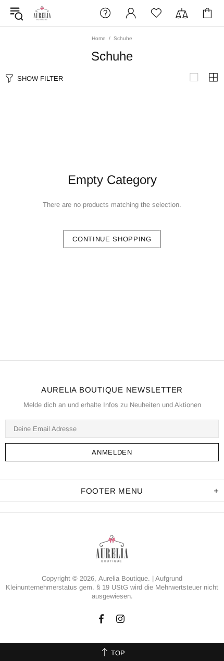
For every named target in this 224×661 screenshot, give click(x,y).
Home (99, 38)
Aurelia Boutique (42, 13)
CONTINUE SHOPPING (111, 239)
